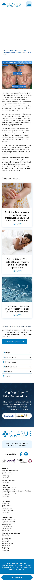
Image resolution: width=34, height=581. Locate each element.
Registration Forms (8, 510)
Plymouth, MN (6, 545)
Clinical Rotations (7, 474)
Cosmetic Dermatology (9, 493)
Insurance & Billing (7, 509)
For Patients (6, 501)
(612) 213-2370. (7, 336)
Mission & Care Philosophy (10, 470)
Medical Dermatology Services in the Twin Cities (16, 491)
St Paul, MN (5, 549)
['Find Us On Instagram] (26, 454)
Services (5, 486)
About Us (5, 468)
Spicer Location (7, 528)
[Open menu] (29, 4)
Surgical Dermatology (8, 489)
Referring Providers (8, 481)
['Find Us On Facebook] (20, 454)
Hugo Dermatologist (8, 521)
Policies (4, 507)
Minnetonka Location (8, 523)
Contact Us (5, 477)
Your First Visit (6, 505)
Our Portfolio (6, 494)
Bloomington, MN (7, 543)
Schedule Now (17, 577)
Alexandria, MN (6, 540)
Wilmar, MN (5, 550)
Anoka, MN (5, 542)
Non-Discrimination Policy (16, 563)
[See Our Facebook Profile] (17, 416)
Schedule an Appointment (14, 341)
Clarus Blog (5, 476)
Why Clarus (5, 503)
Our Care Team (6, 472)
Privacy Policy (19, 565)
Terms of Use (7, 565)
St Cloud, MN (6, 547)
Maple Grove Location (9, 519)
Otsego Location (7, 526)
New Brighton (6, 525)
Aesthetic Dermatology (9, 487)
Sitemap (29, 565)
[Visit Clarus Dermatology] (17, 434)
